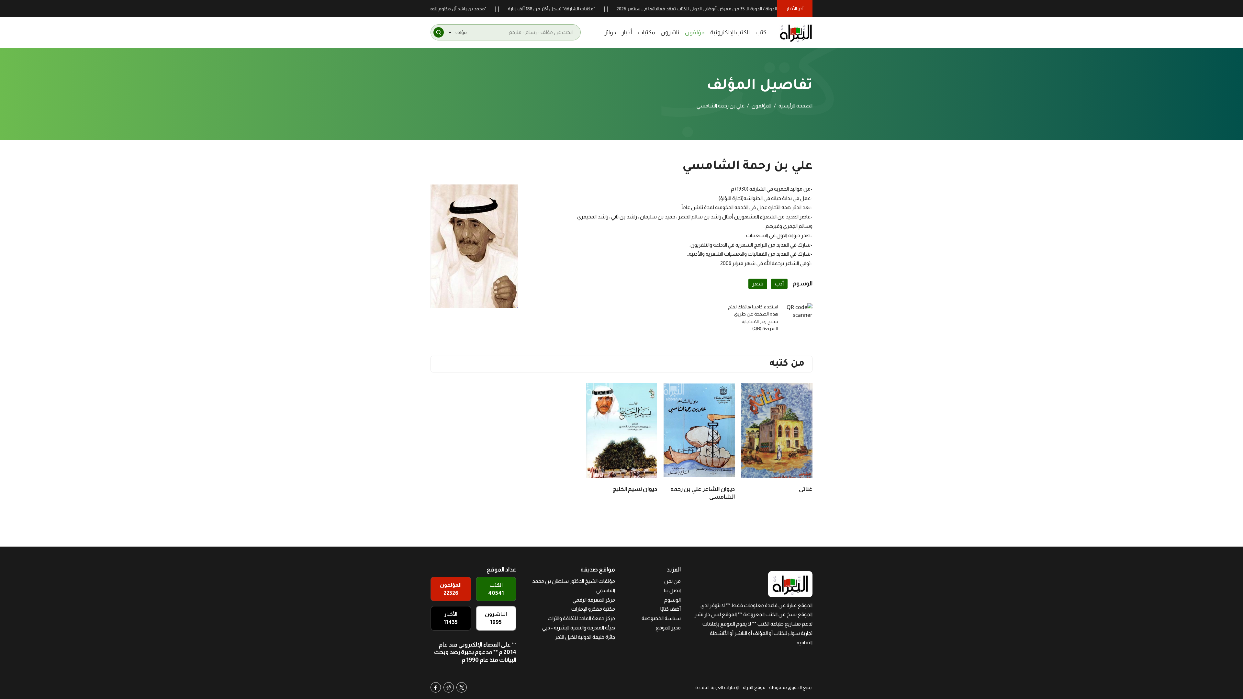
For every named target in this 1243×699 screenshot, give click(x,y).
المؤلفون (761, 105)
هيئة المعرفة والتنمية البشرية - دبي (578, 627)
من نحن (672, 581)
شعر (757, 283)
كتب (761, 32)
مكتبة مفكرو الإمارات (593, 609)
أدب (779, 283)
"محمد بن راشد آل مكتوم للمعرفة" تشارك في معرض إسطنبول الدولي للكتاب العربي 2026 (430, 8)
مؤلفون (694, 32)
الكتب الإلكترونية (730, 32)
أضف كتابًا (670, 609)
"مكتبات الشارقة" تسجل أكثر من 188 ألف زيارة (581, 8)
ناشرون (670, 32)
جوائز (610, 32)
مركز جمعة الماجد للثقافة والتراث (581, 618)
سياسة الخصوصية (661, 618)
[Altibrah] (795, 32)
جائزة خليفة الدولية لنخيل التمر (585, 637)
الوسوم (672, 600)
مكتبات (646, 32)
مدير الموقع (668, 627)
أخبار (627, 32)
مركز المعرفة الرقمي (594, 600)
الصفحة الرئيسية (795, 105)
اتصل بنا (672, 590)
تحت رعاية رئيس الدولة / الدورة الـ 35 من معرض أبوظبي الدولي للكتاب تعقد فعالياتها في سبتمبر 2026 (742, 8)
